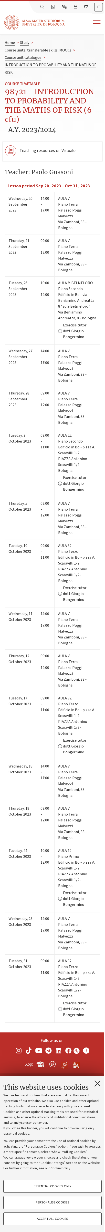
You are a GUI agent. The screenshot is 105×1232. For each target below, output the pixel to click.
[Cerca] (42, 7)
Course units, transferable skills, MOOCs (38, 50)
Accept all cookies (52, 1218)
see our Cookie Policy (54, 1168)
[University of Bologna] (34, 22)
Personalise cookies (52, 1202)
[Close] (97, 1083)
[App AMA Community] (76, 1064)
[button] (85, 23)
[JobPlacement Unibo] (64, 1063)
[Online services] (65, 7)
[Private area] (76, 7)
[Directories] (53, 7)
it (98, 7)
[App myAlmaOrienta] (52, 1063)
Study (24, 42)
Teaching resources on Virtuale (47, 151)
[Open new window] (18, 1050)
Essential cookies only (52, 1186)
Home (10, 42)
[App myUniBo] (40, 1063)
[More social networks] (86, 1050)
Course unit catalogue (23, 57)
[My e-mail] (86, 7)
